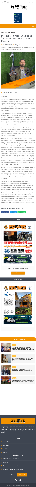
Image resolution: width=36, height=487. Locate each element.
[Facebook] (2, 2)
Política (10, 44)
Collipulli (17, 45)
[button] (5, 212)
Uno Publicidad (26, 485)
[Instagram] (8, 2)
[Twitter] (5, 2)
